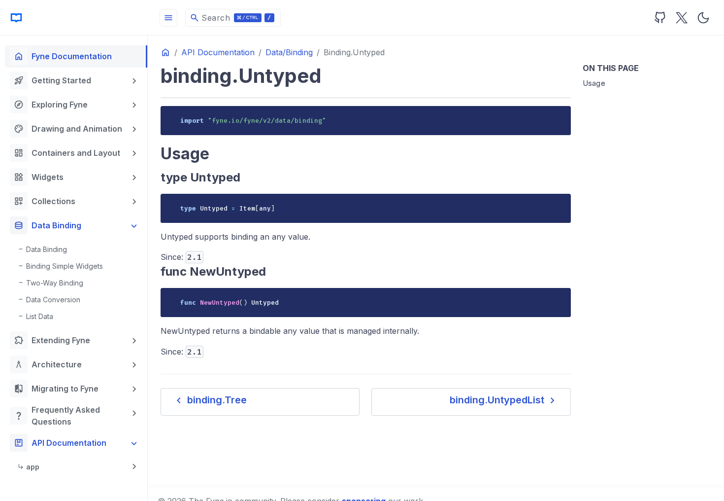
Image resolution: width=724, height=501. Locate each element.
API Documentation (60, 443)
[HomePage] (74, 17)
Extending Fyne (52, 340)
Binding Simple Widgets (64, 266)
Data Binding (47, 225)
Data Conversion (53, 299)
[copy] (559, 117)
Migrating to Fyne (56, 388)
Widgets (39, 177)
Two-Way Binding (54, 283)
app (32, 467)
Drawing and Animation (68, 129)
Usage (594, 83)
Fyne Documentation (63, 56)
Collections (44, 201)
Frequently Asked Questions (57, 416)
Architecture (48, 364)
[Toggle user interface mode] (703, 18)
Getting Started (52, 80)
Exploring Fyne (51, 104)
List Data (39, 316)
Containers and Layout (67, 153)
